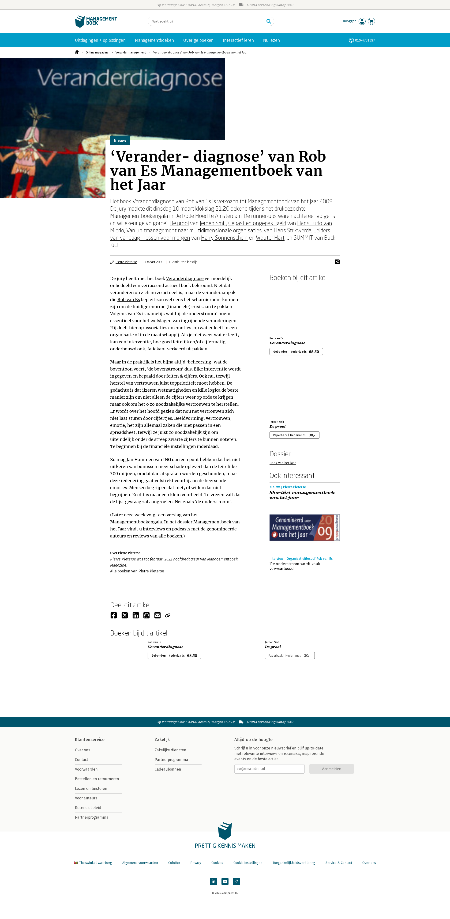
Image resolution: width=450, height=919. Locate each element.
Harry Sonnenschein (224, 237)
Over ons (82, 750)
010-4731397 (365, 40)
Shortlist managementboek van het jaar (302, 495)
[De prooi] (286, 391)
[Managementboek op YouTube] (225, 881)
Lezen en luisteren (91, 788)
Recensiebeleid (88, 808)
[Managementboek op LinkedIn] (213, 881)
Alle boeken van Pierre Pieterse (137, 571)
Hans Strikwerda (292, 230)
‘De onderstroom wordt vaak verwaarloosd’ (295, 566)
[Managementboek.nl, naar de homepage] (96, 27)
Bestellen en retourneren (97, 779)
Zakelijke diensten (170, 750)
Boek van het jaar (283, 463)
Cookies (217, 863)
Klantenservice (90, 739)
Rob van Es (198, 201)
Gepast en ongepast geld (257, 222)
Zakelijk (162, 739)
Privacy (195, 863)
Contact (81, 759)
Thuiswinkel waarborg (95, 863)
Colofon (174, 863)
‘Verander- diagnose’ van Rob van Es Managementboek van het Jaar (200, 52)
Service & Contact (339, 863)
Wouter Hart (270, 237)
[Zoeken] (269, 21)
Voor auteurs (86, 798)
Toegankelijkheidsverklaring (294, 863)
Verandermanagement (131, 52)
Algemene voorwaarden (140, 863)
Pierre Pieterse (126, 262)
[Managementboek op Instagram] (236, 881)
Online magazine (97, 52)
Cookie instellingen (247, 863)
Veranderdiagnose (153, 201)
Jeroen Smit (213, 222)
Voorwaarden (86, 769)
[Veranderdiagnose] (286, 307)
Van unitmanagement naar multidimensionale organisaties (194, 230)
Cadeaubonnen (168, 769)
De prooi (179, 222)
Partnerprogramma (92, 817)
